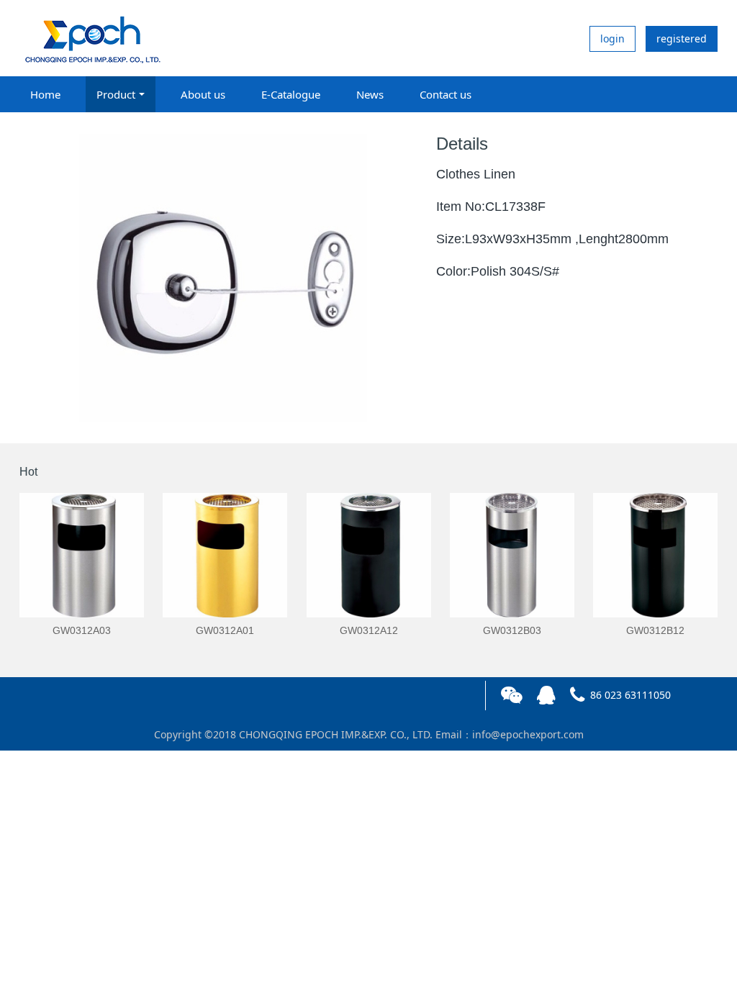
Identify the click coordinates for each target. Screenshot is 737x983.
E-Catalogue (290, 94)
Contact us (445, 94)
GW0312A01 (225, 630)
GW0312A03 (82, 630)
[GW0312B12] (655, 555)
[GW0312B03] (512, 555)
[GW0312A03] (81, 555)
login (612, 38)
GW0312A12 (369, 630)
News (370, 94)
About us (203, 94)
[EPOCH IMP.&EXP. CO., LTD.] (91, 38)
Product (115, 94)
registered (681, 38)
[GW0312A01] (225, 555)
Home (45, 94)
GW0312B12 (655, 630)
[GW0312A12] (369, 555)
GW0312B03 (512, 630)
